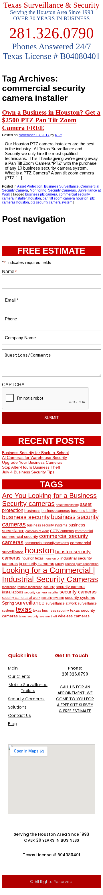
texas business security (51, 611)
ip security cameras (36, 564)
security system (52, 597)
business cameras (55, 511)
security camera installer (41, 592)
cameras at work (37, 531)
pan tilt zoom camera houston (65, 198)
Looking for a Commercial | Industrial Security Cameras (50, 575)
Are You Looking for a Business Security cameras (49, 499)
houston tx (52, 558)
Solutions (17, 707)
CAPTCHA (13, 384)
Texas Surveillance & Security (51, 5)
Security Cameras (62, 190)
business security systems (47, 525)
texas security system (34, 616)
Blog (12, 724)
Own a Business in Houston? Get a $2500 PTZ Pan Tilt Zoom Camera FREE (51, 120)
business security (26, 517)
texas (24, 609)
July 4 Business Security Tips (28, 472)
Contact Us (19, 715)
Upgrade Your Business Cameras (32, 462)
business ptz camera (41, 194)
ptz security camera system (51, 202)
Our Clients (19, 676)
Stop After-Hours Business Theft (31, 467)
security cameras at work (21, 598)
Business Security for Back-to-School (35, 452)
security (49, 587)
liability (59, 564)
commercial (84, 531)
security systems (80, 597)
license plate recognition (81, 564)
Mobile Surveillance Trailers (28, 687)
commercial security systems (47, 543)
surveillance (30, 603)
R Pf (58, 135)
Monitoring (38, 190)
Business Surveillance (61, 186)
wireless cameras (74, 616)
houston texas (32, 558)
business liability (84, 511)
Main (13, 668)
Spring (8, 603)
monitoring (9, 587)
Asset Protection (29, 186)
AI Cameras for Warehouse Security (34, 457)
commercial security (20, 536)
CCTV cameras (62, 531)
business (32, 510)
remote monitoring (29, 587)
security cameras (78, 592)
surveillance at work (61, 603)
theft (54, 616)
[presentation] (45, 398)
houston (34, 198)
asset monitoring (67, 505)
